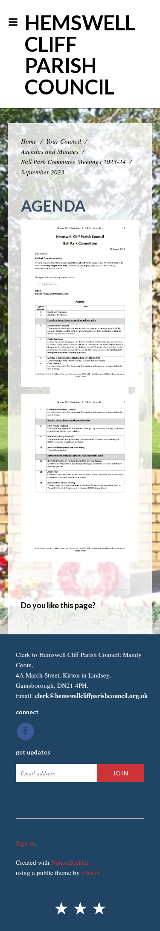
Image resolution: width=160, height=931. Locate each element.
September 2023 (42, 172)
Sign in (25, 843)
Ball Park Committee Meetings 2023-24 (73, 161)
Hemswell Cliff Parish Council (80, 54)
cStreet (90, 872)
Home (29, 141)
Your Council (63, 141)
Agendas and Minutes (50, 151)
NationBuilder (70, 862)
